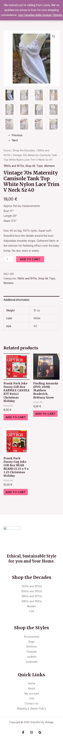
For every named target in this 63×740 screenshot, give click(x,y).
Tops (39, 166)
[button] (54, 36)
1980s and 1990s (31, 601)
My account (31, 693)
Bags (31, 641)
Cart (31, 698)
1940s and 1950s (31, 591)
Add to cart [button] (16, 417)
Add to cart (30, 259)
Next (15, 140)
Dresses (31, 651)
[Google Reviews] (39, 732)
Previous (17, 135)
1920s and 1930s (31, 586)
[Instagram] (31, 732)
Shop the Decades (24, 150)
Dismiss (57, 15)
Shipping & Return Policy (31, 708)
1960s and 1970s (14, 166)
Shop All (30, 166)
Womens (49, 166)
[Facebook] (23, 732)
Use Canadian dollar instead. (35, 15)
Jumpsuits (31, 661)
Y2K (31, 611)
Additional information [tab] (16, 299)
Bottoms (31, 646)
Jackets (31, 656)
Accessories (31, 636)
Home (7, 150)
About (31, 688)
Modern (31, 606)
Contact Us (31, 703)
